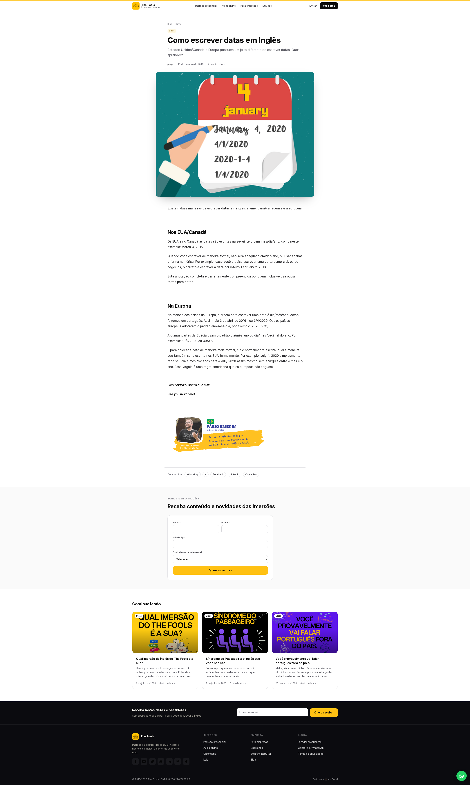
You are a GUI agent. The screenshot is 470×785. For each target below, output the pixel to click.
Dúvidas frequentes (309, 742)
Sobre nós (257, 747)
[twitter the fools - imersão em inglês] (152, 761)
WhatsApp (192, 474)
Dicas (179, 24)
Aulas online (229, 5)
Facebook (218, 474)
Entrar (313, 5)
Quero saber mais (220, 570)
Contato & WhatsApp (311, 747)
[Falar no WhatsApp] (461, 776)
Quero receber (324, 712)
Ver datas (329, 5)
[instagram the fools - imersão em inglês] (144, 761)
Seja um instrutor (261, 753)
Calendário (209, 753)
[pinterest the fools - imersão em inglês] (177, 761)
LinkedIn (234, 474)
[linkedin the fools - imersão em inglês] (169, 761)
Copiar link (251, 474)
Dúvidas (267, 5)
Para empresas (249, 5)
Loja (205, 759)
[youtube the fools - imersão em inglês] (161, 761)
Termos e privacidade (310, 753)
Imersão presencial (206, 5)
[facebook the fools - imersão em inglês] (135, 761)
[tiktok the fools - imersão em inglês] (186, 761)
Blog (169, 24)
